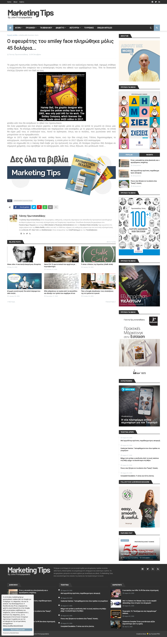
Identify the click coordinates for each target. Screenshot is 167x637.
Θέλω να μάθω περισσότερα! (13, 626)
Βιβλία (22, 2)
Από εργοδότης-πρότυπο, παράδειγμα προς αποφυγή (145, 172)
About (15, 2)
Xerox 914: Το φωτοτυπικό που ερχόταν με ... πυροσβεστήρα (60, 265)
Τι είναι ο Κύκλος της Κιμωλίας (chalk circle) (97, 264)
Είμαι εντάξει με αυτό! (18, 630)
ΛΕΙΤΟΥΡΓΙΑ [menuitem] (74, 28)
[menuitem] (10, 28)
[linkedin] (24, 233)
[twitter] (27, 233)
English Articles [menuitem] (104, 28)
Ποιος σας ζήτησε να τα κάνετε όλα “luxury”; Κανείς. (144, 182)
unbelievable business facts (29, 35)
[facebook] (21, 233)
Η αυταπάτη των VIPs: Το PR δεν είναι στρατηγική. (37, 621)
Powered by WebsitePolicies (11, 633)
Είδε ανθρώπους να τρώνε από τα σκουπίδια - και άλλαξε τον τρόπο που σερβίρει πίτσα (61, 292)
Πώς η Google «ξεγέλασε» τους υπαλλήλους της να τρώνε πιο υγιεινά (97, 292)
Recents (149, 155)
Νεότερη (11, 302)
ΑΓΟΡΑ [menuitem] (18, 28)
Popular (129, 155)
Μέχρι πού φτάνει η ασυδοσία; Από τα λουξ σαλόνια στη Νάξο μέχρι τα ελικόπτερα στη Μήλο (140, 459)
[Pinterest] (39, 207)
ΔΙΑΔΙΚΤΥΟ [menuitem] (60, 28)
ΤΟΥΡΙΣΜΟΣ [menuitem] (89, 28)
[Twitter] (33, 207)
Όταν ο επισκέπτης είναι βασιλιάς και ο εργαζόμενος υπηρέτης (145, 161)
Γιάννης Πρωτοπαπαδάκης (32, 216)
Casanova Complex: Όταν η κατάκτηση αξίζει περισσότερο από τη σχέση (138, 623)
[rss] (30, 233)
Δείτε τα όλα (111, 242)
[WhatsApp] (44, 207)
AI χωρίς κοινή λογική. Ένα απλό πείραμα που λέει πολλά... (23, 292)
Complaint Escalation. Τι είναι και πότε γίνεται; (137, 476)
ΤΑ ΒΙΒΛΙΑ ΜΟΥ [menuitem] (46, 28)
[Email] (50, 207)
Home (9, 2)
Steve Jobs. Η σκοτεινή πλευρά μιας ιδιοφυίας (24, 264)
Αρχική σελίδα (12, 35)
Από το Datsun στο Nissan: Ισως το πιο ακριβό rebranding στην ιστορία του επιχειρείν (139, 602)
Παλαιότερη (110, 302)
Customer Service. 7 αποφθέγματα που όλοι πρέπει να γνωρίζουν (140, 449)
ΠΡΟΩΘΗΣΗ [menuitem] (30, 28)
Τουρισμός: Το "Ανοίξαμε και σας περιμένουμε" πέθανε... (139, 612)
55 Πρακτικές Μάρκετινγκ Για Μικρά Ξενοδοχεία (137, 552)
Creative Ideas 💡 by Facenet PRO (148, 634)
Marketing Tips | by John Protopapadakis (34, 634)
